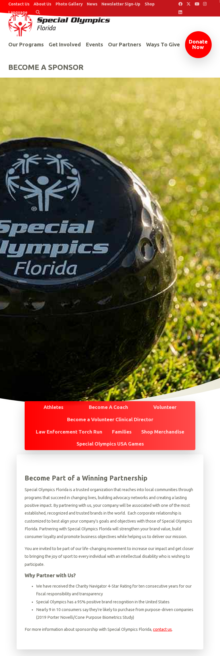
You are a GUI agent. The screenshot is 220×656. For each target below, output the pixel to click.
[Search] (38, 12)
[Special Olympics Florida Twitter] (188, 4)
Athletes (53, 407)
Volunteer (164, 407)
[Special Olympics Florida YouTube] (197, 4)
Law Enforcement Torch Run (69, 431)
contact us (162, 629)
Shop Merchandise (162, 431)
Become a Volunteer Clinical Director (110, 419)
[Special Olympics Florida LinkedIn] (180, 12)
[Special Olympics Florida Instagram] (205, 4)
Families (121, 431)
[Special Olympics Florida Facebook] (180, 4)
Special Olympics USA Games (110, 443)
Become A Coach (108, 407)
